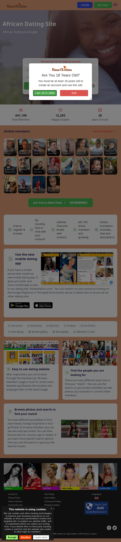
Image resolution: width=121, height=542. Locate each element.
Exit (74, 93)
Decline (25, 537)
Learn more (41, 537)
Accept (12, 537)
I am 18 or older (45, 93)
